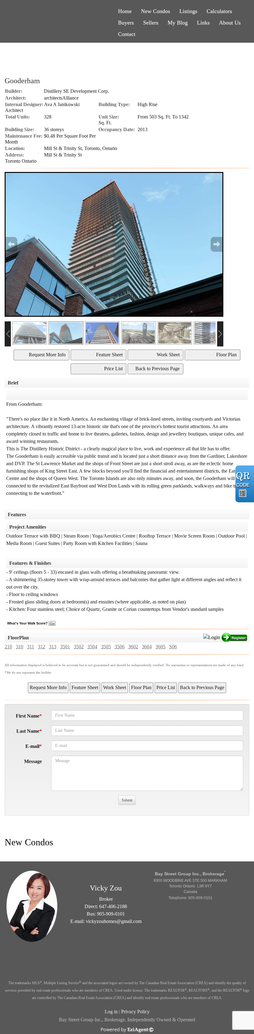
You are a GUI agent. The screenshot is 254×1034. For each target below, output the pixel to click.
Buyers (126, 22)
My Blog (178, 22)
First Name (27, 716)
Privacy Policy (135, 1011)
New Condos (155, 11)
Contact (126, 34)
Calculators (219, 11)
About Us (230, 22)
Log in (111, 1011)
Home (125, 11)
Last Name (27, 731)
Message (33, 761)
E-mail (32, 746)
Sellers (150, 22)
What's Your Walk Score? (28, 623)
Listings (188, 11)
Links (203, 22)
